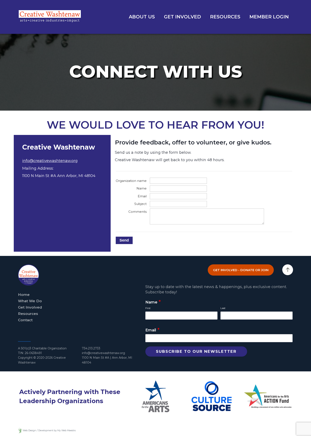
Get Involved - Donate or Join (240, 270)
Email (152, 330)
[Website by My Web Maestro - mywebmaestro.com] (20, 430)
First (148, 308)
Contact (25, 320)
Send (124, 240)
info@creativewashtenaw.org (50, 160)
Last (223, 308)
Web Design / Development (38, 430)
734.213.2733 (91, 348)
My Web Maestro (66, 430)
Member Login (269, 17)
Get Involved (182, 17)
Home (24, 294)
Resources (225, 17)
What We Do (30, 301)
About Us (142, 17)
